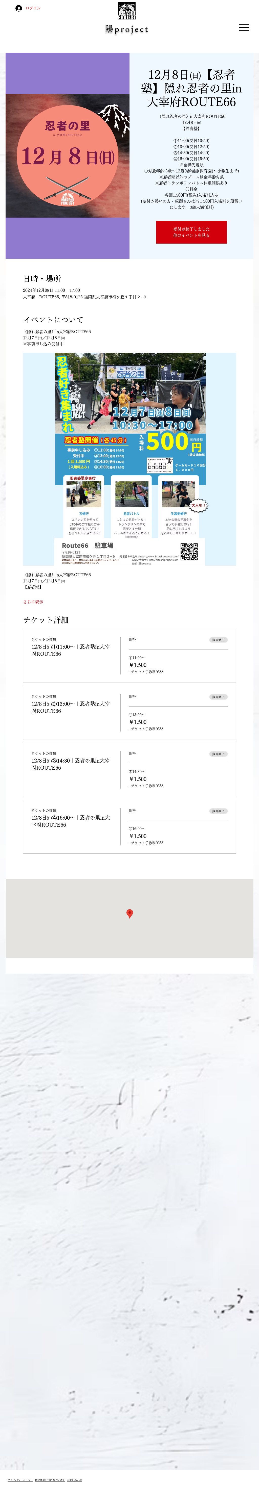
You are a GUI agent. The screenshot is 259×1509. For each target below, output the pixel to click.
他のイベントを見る (191, 235)
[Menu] (244, 27)
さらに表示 (33, 602)
